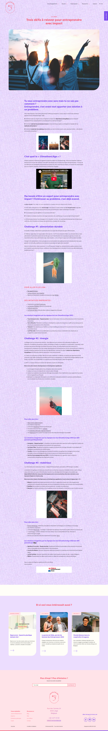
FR (99, 4)
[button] (53, 4)
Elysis (58, 535)
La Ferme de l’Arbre (32, 310)
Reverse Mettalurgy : (33, 525)
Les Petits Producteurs (40, 304)
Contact (95, 4)
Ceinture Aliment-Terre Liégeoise (36, 293)
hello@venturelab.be (54, 720)
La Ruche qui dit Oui (33, 308)
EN (102, 4)
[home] (10, 7)
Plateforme (32, 432)
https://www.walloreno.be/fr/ (35, 422)
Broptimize (36, 426)
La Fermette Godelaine (33, 306)
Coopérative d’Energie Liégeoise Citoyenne (40, 430)
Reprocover (37, 529)
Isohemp (45, 428)
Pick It (33, 531)
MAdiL (56, 295)
